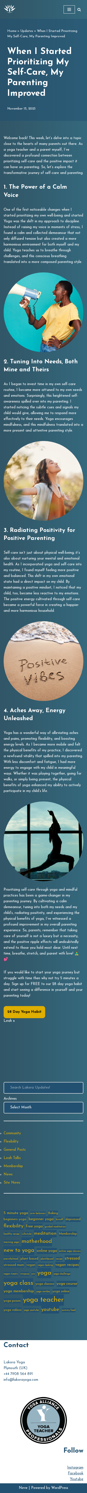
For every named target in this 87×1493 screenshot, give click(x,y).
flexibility (13, 1226)
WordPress (59, 1488)
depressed (72, 1219)
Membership (13, 1166)
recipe (59, 1259)
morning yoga (11, 1242)
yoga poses (12, 1300)
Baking (53, 1213)
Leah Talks (12, 1158)
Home (11, 31)
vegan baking (45, 1265)
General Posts (15, 1150)
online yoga (47, 1251)
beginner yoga (41, 1219)
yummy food (68, 1310)
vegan (30, 1265)
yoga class (18, 1283)
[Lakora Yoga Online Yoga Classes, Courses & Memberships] (10, 9)
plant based (29, 1258)
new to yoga (19, 1250)
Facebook (75, 1473)
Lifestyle (26, 1234)
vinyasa (24, 1274)
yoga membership (19, 1291)
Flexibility (11, 1141)
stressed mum (14, 1265)
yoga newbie (43, 1291)
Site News (12, 1183)
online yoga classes (70, 1251)
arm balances (38, 1213)
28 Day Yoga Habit (24, 1012)
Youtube (76, 1479)
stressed (72, 1258)
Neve (23, 1488)
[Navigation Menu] (69, 9)
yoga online (60, 1291)
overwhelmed (11, 1259)
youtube (50, 1309)
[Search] (79, 9)
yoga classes (45, 1283)
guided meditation (55, 1226)
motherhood (37, 1241)
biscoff (59, 1219)
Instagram (75, 1468)
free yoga (34, 1226)
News (8, 1174)
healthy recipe (11, 1234)
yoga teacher (43, 1299)
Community (12, 1133)
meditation (45, 1233)
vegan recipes (67, 1265)
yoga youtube (31, 1310)
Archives (10, 1099)
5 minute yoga (16, 1213)
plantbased (47, 1259)
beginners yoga (15, 1219)
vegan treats (11, 1274)
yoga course (67, 1284)
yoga (44, 1273)
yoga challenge (62, 1274)
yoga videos (13, 1310)
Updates (26, 31)
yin (33, 1274)
